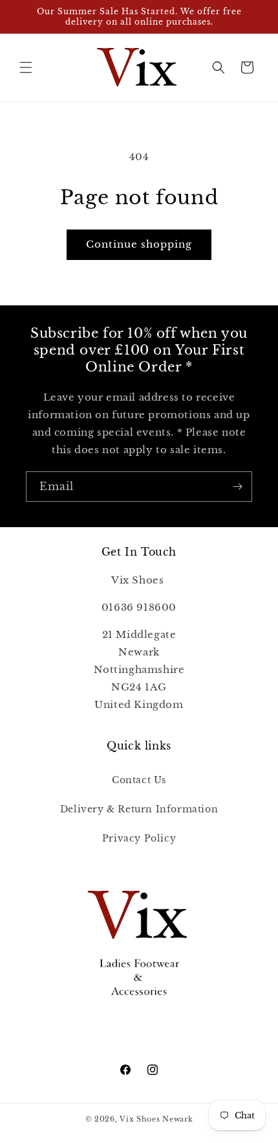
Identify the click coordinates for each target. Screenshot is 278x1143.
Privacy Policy (139, 838)
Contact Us (139, 780)
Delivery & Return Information (139, 809)
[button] (26, 67)
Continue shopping (139, 244)
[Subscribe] (237, 486)
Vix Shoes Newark (156, 1119)
